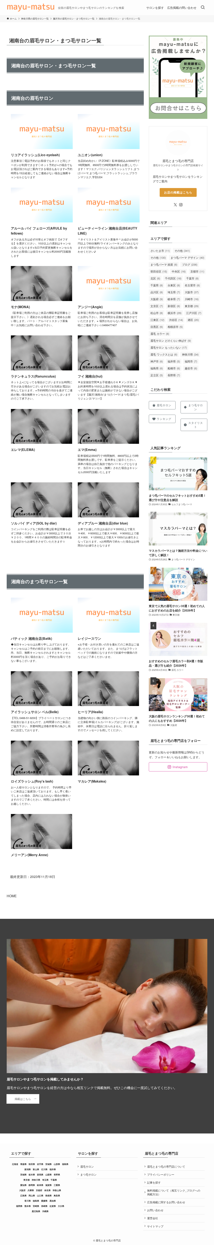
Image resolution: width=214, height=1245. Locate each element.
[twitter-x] (175, 205)
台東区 (174, 285)
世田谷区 (158, 271)
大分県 (61, 1206)
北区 (155, 278)
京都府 (39, 1190)
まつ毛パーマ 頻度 (163, 264)
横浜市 (174, 313)
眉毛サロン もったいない (168, 347)
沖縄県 (45, 1211)
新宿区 (174, 306)
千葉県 (156, 285)
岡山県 (32, 1195)
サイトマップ (155, 1226)
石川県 (44, 1169)
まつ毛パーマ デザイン (187, 258)
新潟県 (27, 1169)
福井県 (174, 361)
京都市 (197, 271)
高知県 (53, 1200)
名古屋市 (192, 285)
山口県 (40, 1195)
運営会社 (152, 1218)
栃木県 (32, 1174)
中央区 (179, 271)
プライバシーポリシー (160, 1174)
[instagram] (181, 205)
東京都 (192, 306)
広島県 (23, 1195)
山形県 (57, 1164)
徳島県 (36, 1200)
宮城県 (48, 1164)
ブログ (189, 264)
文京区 (156, 306)
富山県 (36, 1169)
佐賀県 (53, 1206)
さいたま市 (160, 251)
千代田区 (173, 278)
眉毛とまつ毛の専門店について (166, 1166)
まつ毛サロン (88, 1174)
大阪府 (156, 299)
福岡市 (191, 361)
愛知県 (23, 1185)
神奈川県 (190, 354)
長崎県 (44, 1206)
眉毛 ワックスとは (163, 354)
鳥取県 (57, 1195)
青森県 (23, 1164)
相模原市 (175, 327)
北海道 (15, 1164)
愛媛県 (44, 1200)
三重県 (57, 1185)
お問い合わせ (155, 1210)
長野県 (174, 375)
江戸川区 (193, 313)
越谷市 (191, 368)
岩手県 (40, 1164)
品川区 (156, 292)
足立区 (156, 375)
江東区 (157, 320)
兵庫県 (31, 1190)
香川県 (27, 1200)
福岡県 (19, 1206)
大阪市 (192, 292)
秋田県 (32, 1164)
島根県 (48, 1195)
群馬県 (40, 1174)
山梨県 (48, 1174)
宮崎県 (36, 1206)
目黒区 (156, 327)
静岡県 (32, 1185)
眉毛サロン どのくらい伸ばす (170, 341)
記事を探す (154, 1182)
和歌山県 (57, 1190)
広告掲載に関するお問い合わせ (166, 1202)
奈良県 (47, 1190)
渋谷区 (176, 320)
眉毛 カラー (159, 334)
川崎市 (192, 299)
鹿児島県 (36, 1211)
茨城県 (23, 1174)
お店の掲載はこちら (178, 192)
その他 (182, 251)
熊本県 (27, 1206)
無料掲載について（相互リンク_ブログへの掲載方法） (173, 1192)
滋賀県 (48, 1185)
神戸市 (156, 361)
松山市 (156, 313)
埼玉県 (174, 292)
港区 (193, 320)
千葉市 (192, 278)
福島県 (156, 368)
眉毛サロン (87, 1166)
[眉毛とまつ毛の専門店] (31, 7)
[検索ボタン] (202, 7)
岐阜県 (174, 299)
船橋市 (174, 368)
